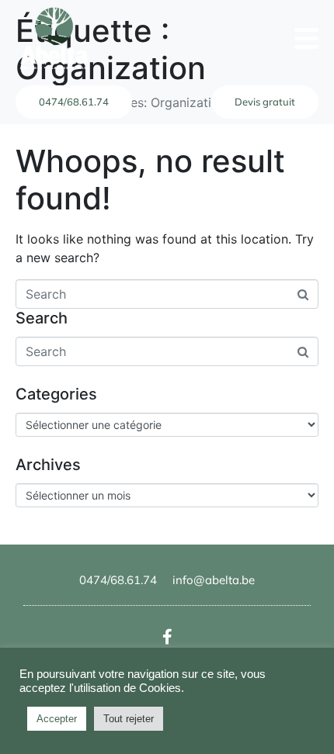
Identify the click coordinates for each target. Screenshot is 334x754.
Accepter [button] (57, 719)
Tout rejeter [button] (128, 719)
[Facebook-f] (167, 637)
